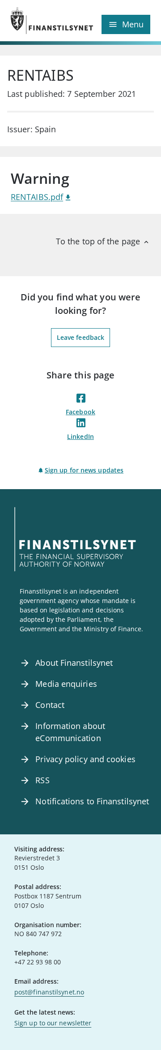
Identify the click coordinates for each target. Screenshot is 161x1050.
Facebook (80, 412)
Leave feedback (80, 337)
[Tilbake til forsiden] (45, 20)
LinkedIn (80, 436)
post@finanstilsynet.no (49, 992)
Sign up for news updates (84, 470)
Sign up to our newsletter (52, 1023)
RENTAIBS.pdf (37, 196)
